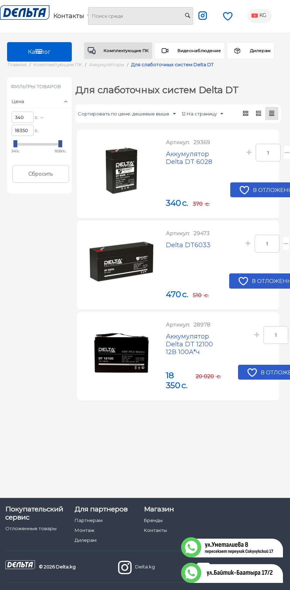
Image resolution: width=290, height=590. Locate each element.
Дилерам (260, 50)
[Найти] (187, 16)
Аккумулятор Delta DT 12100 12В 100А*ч (189, 344)
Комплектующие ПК (126, 50)
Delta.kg (145, 566)
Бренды (153, 520)
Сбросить (40, 174)
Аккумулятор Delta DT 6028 (189, 158)
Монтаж (84, 530)
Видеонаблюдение (199, 50)
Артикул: (178, 142)
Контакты (155, 530)
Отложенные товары (31, 528)
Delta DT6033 (188, 245)
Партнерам (89, 520)
